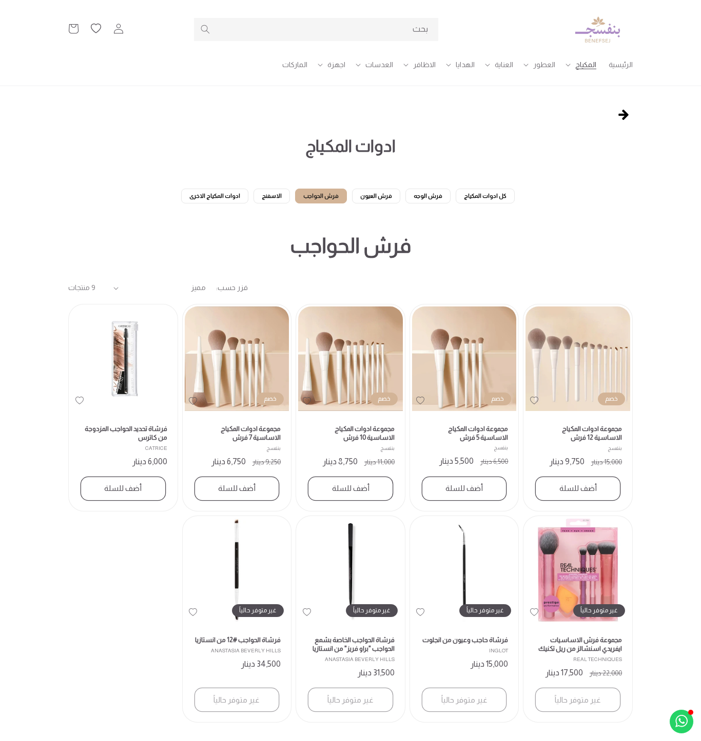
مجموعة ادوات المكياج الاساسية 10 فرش (365, 433)
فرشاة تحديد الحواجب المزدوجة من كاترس (126, 433)
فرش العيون (376, 196)
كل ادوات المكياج (485, 196)
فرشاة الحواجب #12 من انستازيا (238, 640)
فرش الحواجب (321, 196)
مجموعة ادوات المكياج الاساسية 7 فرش (251, 433)
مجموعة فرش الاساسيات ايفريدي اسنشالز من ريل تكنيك (580, 644)
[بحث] (205, 29)
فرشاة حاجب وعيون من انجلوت (465, 640)
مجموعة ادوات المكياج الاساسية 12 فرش (592, 433)
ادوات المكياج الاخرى (214, 196)
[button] (581, 64)
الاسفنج (272, 196)
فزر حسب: (232, 287)
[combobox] (316, 29)
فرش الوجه (428, 196)
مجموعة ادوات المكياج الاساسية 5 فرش (478, 433)
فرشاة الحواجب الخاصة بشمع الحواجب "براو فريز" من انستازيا (354, 644)
